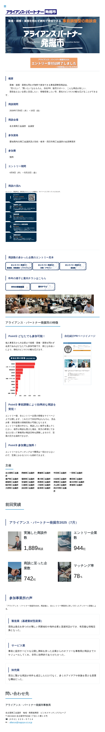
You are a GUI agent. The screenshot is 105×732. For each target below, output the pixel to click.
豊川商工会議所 (44, 479)
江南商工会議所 (28, 485)
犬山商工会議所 (60, 485)
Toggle (6, 6)
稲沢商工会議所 (11, 485)
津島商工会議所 (60, 482)
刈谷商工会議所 (60, 479)
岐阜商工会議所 (44, 488)
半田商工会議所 (60, 473)
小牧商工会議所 (44, 485)
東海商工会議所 (76, 485)
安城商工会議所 (28, 482)
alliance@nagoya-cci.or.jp (21, 722)
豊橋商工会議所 (44, 473)
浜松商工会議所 (28, 488)
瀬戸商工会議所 (11, 479)
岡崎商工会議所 (28, 473)
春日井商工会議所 (77, 482)
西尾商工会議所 (44, 482)
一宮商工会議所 (76, 473)
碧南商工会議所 (11, 482)
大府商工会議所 (11, 488)
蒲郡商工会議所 (28, 479)
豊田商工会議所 (76, 479)
